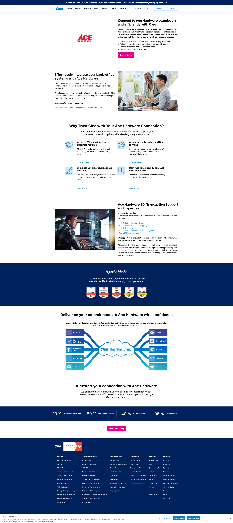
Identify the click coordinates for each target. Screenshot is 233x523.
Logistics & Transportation (118, 464)
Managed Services (63, 483)
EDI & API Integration (89, 464)
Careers (165, 472)
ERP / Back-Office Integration (91, 491)
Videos (151, 491)
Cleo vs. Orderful (135, 472)
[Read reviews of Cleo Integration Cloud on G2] (72, 446)
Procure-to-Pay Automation (91, 487)
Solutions (78, 8)
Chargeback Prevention (65, 498)
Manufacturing (114, 460)
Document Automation (64, 479)
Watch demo (159, 8)
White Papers (153, 495)
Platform (69, 8)
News (165, 495)
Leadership (166, 464)
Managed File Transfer (89, 472)
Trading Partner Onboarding (66, 472)
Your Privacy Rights (164, 518)
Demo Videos (153, 475)
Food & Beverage (115, 468)
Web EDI (85, 468)
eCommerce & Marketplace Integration (94, 495)
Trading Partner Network (65, 475)
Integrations (87, 8)
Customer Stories (154, 468)
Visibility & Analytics (63, 487)
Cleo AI (96, 8)
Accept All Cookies (193, 518)
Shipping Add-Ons (116, 491)
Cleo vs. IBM (134, 464)
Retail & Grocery (115, 472)
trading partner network (116, 131)
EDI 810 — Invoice (129, 228)
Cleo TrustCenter (168, 487)
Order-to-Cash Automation (90, 483)
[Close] (230, 518)
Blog (150, 464)
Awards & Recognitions (170, 483)
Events (165, 491)
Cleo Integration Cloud (64, 460)
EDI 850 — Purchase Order (132, 223)
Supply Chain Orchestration (91, 479)
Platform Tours (153, 483)
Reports (151, 487)
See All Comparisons (137, 483)
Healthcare (113, 475)
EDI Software (86, 460)
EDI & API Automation (64, 468)
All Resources (153, 460)
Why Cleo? (105, 8)
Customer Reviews (169, 475)
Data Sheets (153, 472)
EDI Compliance (87, 502)
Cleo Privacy (50, 521)
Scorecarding (61, 502)
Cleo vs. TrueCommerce (138, 479)
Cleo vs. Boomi (135, 460)
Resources (123, 8)
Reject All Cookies (179, 518)
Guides (151, 479)
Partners (113, 8)
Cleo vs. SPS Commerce (138, 475)
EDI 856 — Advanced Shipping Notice (137, 225)
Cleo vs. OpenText (136, 468)
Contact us (172, 8)
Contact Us (166, 498)
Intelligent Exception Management (68, 491)
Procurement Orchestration (66, 495)
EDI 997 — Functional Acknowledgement (138, 231)
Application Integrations (117, 487)
